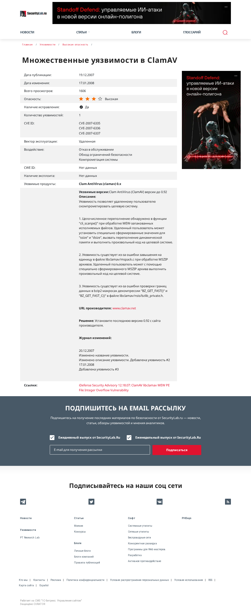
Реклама (55, 580)
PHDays (186, 518)
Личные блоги (82, 550)
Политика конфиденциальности (85, 580)
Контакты (39, 580)
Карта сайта (26, 585)
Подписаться (177, 450)
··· (226, 7)
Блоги (136, 32)
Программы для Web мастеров (146, 549)
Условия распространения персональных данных (139, 580)
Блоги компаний (84, 556)
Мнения (78, 525)
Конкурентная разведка (142, 543)
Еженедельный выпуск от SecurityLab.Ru (168, 437)
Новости (27, 32)
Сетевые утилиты (138, 531)
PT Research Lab (29, 537)
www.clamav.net (124, 308)
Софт (131, 518)
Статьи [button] (81, 32)
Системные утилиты (140, 525)
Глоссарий (192, 32)
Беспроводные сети (139, 537)
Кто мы (23, 580)
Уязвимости (28, 530)
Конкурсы (80, 531)
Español (44, 585)
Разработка (135, 555)
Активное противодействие (144, 561)
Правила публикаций (87, 562)
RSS (210, 580)
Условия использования (188, 580)
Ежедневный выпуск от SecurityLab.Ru (89, 437)
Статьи (79, 518)
